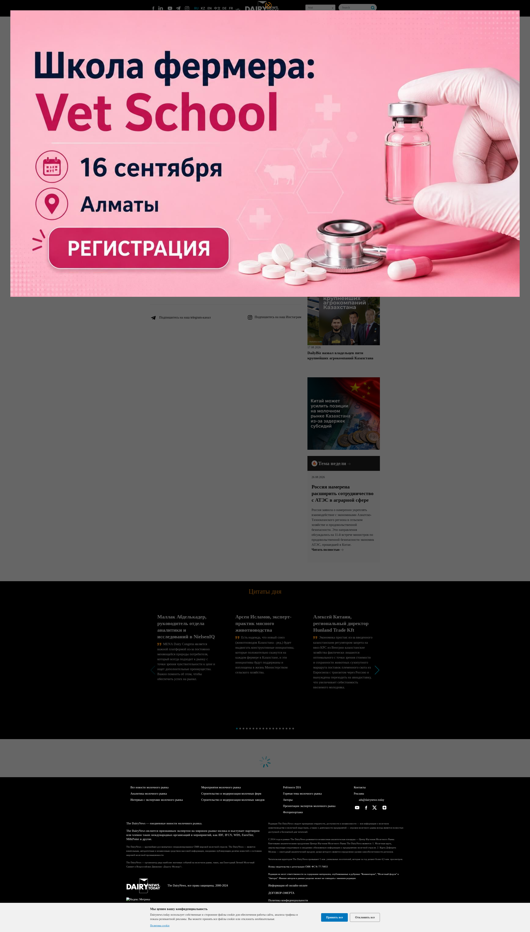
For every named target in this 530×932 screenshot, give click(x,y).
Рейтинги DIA (292, 787)
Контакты (360, 787)
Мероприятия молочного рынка (221, 787)
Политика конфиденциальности (288, 900)
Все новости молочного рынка (149, 787)
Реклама (359, 793)
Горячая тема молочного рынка (302, 793)
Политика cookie (160, 925)
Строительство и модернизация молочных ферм (231, 793)
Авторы (288, 799)
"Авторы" (273, 878)
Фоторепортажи (293, 812)
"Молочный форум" (387, 874)
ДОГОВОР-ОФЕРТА (281, 893)
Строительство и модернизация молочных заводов (233, 799)
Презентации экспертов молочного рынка (309, 806)
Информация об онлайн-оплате (287, 885)
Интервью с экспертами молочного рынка (156, 799)
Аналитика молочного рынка (148, 793)
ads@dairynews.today (371, 799)
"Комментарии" (368, 874)
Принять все (334, 917)
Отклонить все (365, 917)
